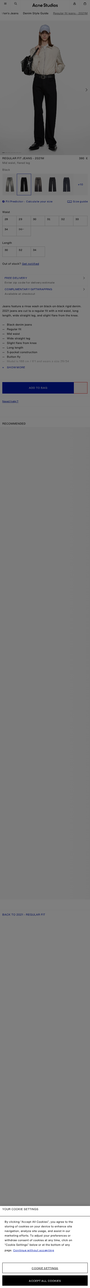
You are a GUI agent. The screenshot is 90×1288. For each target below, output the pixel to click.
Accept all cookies (45, 1281)
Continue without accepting (33, 1250)
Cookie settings (45, 1268)
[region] (45, 1247)
